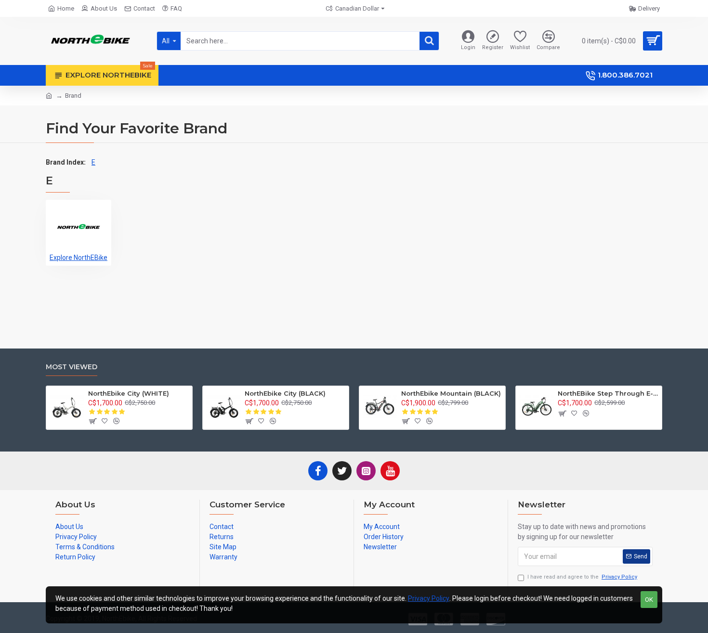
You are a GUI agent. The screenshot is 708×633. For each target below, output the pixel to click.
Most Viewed (71, 367)
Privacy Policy (428, 598)
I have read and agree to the (582, 577)
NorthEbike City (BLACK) (285, 393)
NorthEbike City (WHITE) (128, 393)
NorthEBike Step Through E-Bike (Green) (608, 393)
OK (649, 599)
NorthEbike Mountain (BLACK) (451, 393)
